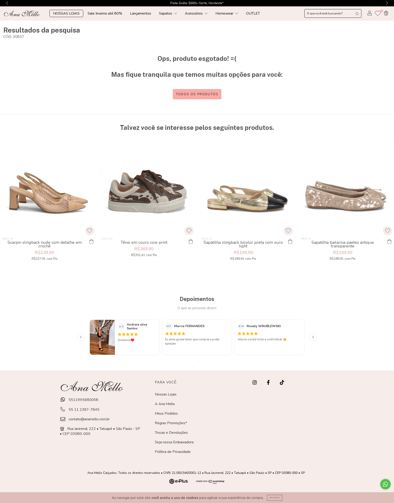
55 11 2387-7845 (83, 409)
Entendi (275, 497)
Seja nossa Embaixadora (174, 442)
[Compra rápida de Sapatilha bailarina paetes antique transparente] (389, 241)
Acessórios (194, 13)
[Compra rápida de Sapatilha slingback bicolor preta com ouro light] (290, 241)
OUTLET (253, 13)
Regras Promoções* (171, 423)
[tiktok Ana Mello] (282, 382)
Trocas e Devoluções (171, 432)
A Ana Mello (165, 403)
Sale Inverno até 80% (105, 13)
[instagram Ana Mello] (255, 382)
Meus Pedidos (166, 413)
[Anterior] (81, 337)
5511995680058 (83, 399)
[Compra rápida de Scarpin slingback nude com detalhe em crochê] (91, 241)
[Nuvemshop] (179, 482)
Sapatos (166, 13)
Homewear (224, 13)
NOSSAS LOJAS (66, 13)
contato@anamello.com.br (89, 419)
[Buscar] (357, 13)
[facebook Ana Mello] (269, 382)
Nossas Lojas (165, 394)
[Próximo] (313, 337)
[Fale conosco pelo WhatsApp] (385, 484)
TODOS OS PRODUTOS (197, 94)
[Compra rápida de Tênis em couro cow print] (190, 241)
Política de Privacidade (173, 451)
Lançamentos (140, 13)
